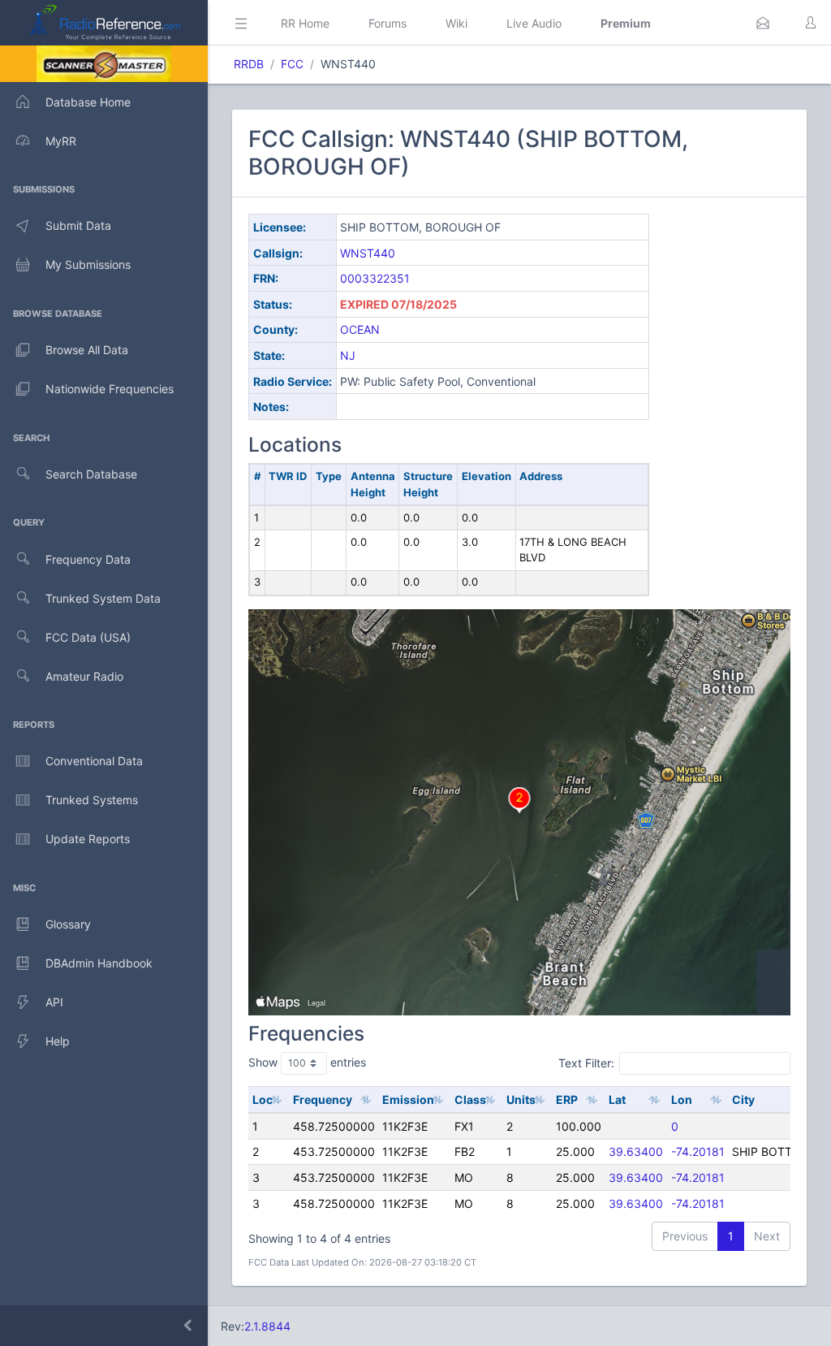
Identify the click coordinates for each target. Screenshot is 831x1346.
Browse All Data (86, 350)
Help (57, 1041)
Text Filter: (586, 1063)
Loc (262, 1099)
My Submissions (88, 264)
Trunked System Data (103, 598)
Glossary (68, 924)
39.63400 (636, 1151)
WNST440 (367, 253)
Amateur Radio (84, 676)
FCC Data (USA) (88, 637)
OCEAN (360, 329)
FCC (292, 64)
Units (521, 1099)
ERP (567, 1099)
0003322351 (375, 278)
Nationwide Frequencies (109, 389)
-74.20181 (698, 1151)
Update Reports (87, 839)
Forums (387, 23)
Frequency (322, 1099)
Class (470, 1099)
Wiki (456, 23)
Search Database (91, 474)
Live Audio (534, 23)
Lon (681, 1099)
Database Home (88, 102)
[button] (763, 22)
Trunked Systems (91, 800)
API (54, 1002)
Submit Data (78, 225)
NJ (347, 355)
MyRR (60, 141)
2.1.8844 (267, 1326)
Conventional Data (94, 761)
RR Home (305, 23)
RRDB (249, 64)
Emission (408, 1099)
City (743, 1099)
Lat (617, 1099)
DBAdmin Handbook (99, 963)
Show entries (307, 1062)
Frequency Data (88, 559)
